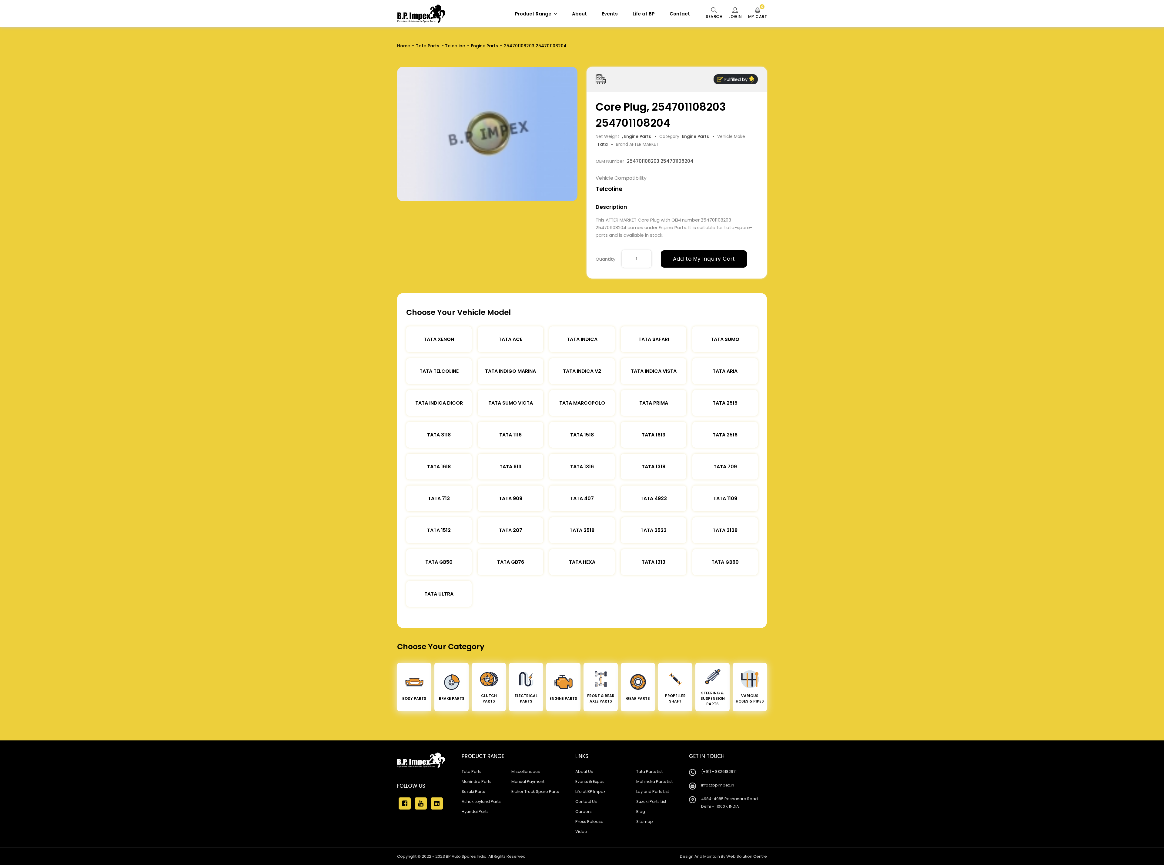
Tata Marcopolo (582, 402)
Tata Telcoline (439, 371)
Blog (640, 811)
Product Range (534, 14)
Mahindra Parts (476, 781)
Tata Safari (653, 339)
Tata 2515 (725, 402)
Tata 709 (725, 466)
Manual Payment (527, 781)
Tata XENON (439, 339)
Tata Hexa (582, 562)
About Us (584, 771)
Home (403, 46)
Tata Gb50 (439, 562)
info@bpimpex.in (717, 785)
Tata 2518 (582, 530)
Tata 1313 (653, 562)
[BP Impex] (421, 14)
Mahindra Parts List (654, 781)
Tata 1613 (653, 434)
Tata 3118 (439, 434)
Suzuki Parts (473, 791)
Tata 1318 (653, 466)
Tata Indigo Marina (510, 371)
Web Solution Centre (746, 856)
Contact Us (586, 801)
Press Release (589, 821)
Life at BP (644, 14)
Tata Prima (653, 402)
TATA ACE (510, 339)
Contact (680, 14)
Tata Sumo (725, 339)
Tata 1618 (439, 466)
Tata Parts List (649, 771)
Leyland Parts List (652, 791)
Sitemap (644, 821)
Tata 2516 (725, 434)
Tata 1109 (725, 498)
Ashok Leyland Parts (481, 801)
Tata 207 (510, 530)
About (579, 14)
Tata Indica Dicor (439, 402)
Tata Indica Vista (654, 371)
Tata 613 (510, 466)
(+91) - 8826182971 (719, 771)
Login (735, 16)
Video (581, 831)
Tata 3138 (725, 530)
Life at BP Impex (590, 791)
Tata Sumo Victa (510, 402)
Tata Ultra (438, 593)
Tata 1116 (510, 434)
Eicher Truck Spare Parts (535, 791)
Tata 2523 (654, 530)
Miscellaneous (525, 771)
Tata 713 (439, 498)
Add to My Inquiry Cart (704, 258)
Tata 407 (582, 498)
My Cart (757, 13)
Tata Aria (725, 371)
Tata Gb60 (725, 562)
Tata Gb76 (510, 562)
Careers (583, 811)
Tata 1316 (582, 466)
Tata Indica (582, 339)
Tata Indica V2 (582, 371)
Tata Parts (427, 46)
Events (610, 14)
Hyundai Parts (475, 811)
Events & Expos (589, 781)
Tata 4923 (654, 498)
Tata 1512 (439, 530)
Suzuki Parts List (651, 801)
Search (714, 16)
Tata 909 (510, 498)
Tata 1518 (582, 434)
